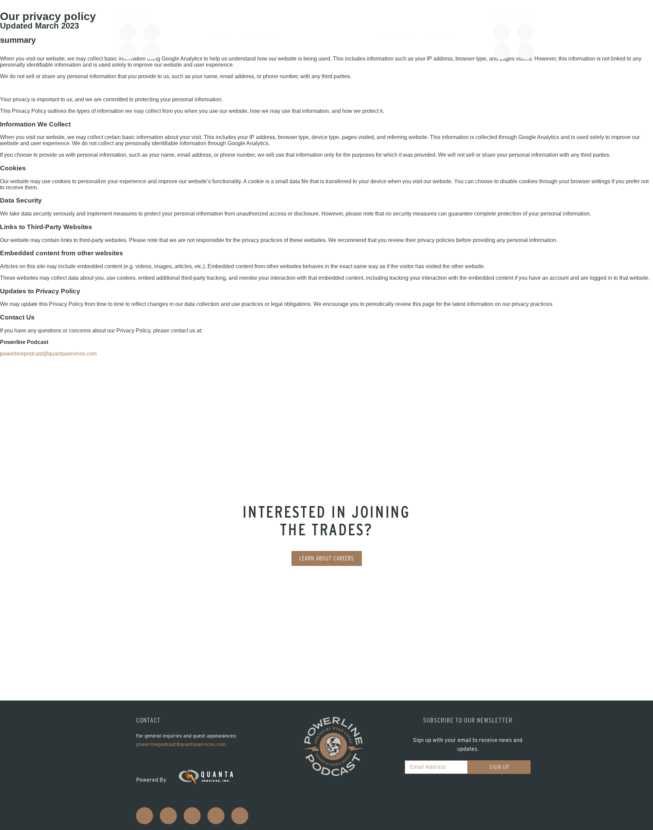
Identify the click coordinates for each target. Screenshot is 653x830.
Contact (441, 37)
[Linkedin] (501, 50)
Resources (395, 37)
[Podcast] (127, 32)
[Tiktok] (501, 32)
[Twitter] (192, 815)
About (224, 37)
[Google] (127, 50)
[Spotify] (151, 32)
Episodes (260, 37)
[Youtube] (151, 50)
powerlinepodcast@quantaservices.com (48, 354)
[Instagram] (525, 32)
